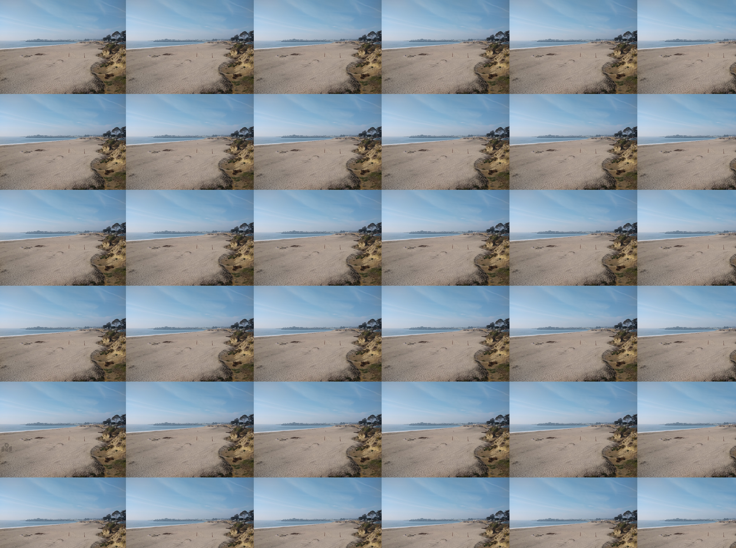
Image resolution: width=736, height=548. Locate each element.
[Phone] (10, 216)
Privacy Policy (10, 10)
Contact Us (8, 7)
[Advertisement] (117, 68)
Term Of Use (9, 14)
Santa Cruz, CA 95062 (19, 33)
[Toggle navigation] (3, 4)
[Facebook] (10, 222)
